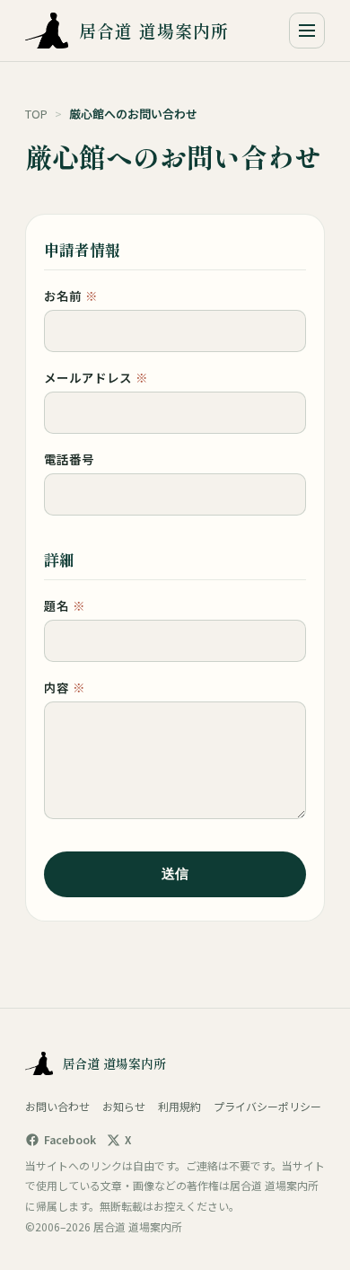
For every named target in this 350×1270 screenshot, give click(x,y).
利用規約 (179, 1106)
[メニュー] (307, 31)
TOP (36, 113)
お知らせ (123, 1106)
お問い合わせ (57, 1106)
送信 (175, 873)
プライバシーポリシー (267, 1106)
